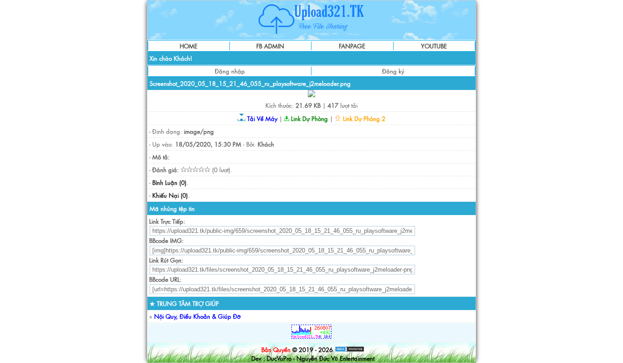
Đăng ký (393, 71)
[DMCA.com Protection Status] (349, 349)
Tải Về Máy (261, 118)
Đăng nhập (230, 71)
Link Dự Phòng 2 (363, 118)
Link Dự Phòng (308, 118)
